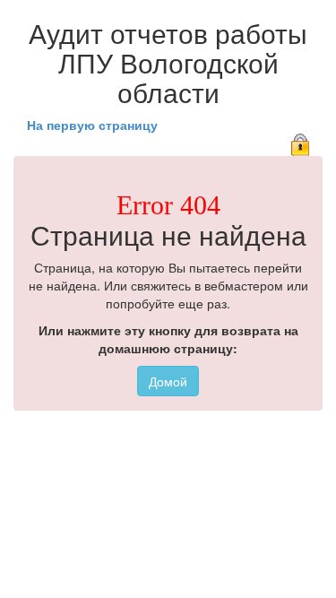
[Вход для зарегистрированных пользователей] (300, 143)
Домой (168, 381)
